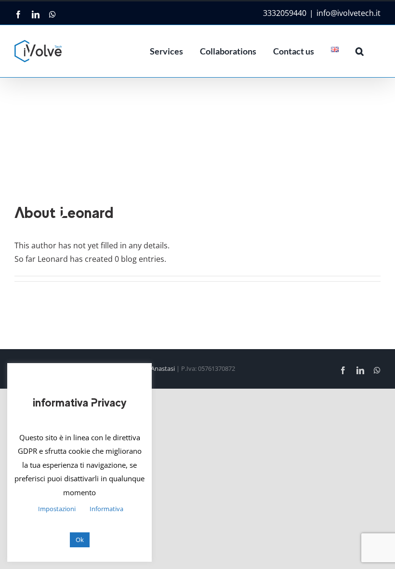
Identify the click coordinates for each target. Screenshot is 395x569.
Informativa (106, 508)
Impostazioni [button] (57, 508)
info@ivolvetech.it (348, 13)
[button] (360, 51)
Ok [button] (80, 539)
